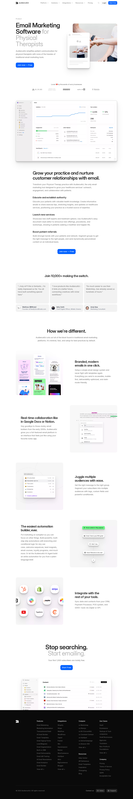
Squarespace (62, 747)
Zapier (60, 737)
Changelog (83, 770)
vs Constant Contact (86, 734)
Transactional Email (44, 731)
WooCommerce (63, 753)
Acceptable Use (105, 776)
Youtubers (103, 743)
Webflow (61, 731)
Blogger (60, 766)
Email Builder (41, 766)
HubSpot (61, 756)
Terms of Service (106, 766)
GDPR (102, 773)
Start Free (66, 667)
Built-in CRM (41, 750)
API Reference (84, 761)
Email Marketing (42, 725)
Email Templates (43, 737)
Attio (59, 759)
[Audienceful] (24, 721)
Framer (60, 741)
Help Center (83, 758)
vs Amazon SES (84, 744)
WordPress (61, 734)
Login (104, 3)
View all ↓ (40, 769)
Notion (60, 750)
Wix (59, 744)
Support (113, 791)
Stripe (60, 728)
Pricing (102, 763)
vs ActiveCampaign (86, 741)
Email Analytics (42, 762)
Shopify (60, 725)
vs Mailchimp (83, 725)
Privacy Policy (105, 770)
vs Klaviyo (82, 728)
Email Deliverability (44, 753)
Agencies (103, 740)
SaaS (101, 725)
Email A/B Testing (43, 756)
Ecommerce (104, 728)
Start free (112, 3)
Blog (80, 773)
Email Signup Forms (44, 741)
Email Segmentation (44, 747)
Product (19, 19)
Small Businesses (106, 737)
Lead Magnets (42, 744)
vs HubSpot (83, 737)
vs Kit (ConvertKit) (85, 731)
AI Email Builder (42, 734)
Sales (102, 791)
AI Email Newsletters (44, 759)
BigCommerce (63, 762)
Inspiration (82, 767)
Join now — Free (24, 65)
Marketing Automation (45, 728)
